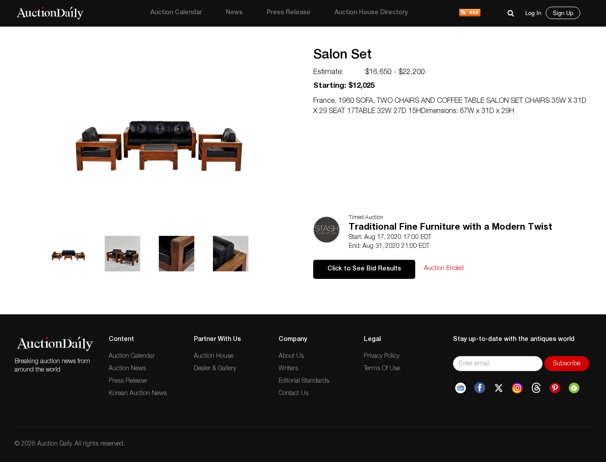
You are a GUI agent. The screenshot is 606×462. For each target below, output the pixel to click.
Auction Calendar (176, 13)
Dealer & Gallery (215, 369)
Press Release (289, 13)
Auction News (127, 369)
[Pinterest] (555, 388)
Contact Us (293, 394)
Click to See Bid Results (364, 269)
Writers (288, 369)
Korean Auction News (138, 394)
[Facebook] (479, 388)
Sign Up (563, 12)
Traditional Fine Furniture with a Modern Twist (450, 227)
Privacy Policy (381, 356)
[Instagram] (517, 388)
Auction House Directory (371, 13)
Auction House (213, 356)
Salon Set (342, 56)
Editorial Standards (304, 381)
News (234, 13)
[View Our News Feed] (469, 13)
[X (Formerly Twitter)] (499, 388)
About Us (291, 356)
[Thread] (536, 388)
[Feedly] (574, 388)
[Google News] (460, 388)
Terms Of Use (382, 369)
